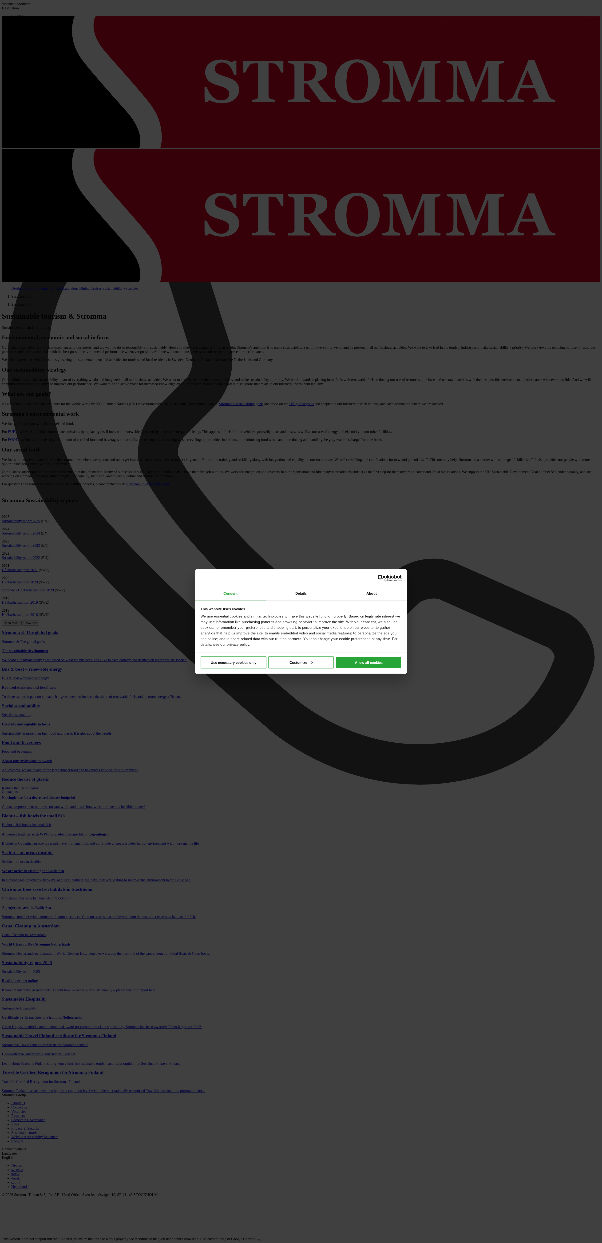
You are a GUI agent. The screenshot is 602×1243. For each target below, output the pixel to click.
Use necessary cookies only (233, 662)
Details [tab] (301, 593)
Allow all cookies (369, 662)
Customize (298, 662)
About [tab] (371, 593)
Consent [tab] (230, 593)
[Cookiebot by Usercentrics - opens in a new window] (381, 578)
